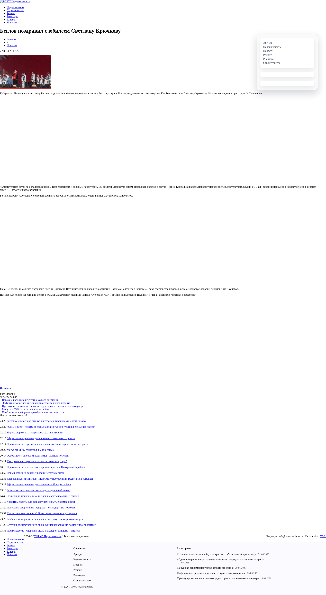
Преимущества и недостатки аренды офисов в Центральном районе (46, 467)
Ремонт (11, 13)
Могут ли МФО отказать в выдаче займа (25, 409)
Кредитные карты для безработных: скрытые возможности (41, 501)
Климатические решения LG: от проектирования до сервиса (42, 513)
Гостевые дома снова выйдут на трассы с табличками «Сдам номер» (46, 421)
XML (323, 536)
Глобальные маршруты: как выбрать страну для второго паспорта (45, 519)
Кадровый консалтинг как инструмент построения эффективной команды (50, 478)
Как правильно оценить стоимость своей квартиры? (37, 461)
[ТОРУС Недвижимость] (15, 1)
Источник (6, 388)
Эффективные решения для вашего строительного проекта (36, 403)
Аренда (11, 19)
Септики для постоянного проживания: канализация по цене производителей (52, 524)
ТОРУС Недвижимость (47, 536)
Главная (11, 39)
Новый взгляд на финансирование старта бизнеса (35, 472)
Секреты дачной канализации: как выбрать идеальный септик (43, 496)
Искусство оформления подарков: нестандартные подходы (41, 507)
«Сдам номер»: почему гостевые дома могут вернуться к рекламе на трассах (51, 426)
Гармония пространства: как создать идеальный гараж (38, 490)
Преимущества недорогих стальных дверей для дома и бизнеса (43, 530)
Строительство (15, 10)
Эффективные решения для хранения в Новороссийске (39, 484)
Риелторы (12, 16)
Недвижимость (15, 7)
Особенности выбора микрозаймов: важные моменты (33, 412)
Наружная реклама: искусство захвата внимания (30, 399)
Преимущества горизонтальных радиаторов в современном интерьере (43, 406)
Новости (12, 22)
